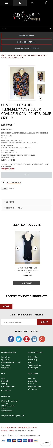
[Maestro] (20, 440)
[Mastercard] (14, 440)
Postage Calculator (7, 169)
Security (30, 362)
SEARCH (4, 435)
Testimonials (5, 365)
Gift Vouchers (32, 389)
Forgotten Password (8, 386)
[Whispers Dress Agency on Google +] (41, 339)
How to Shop (5, 357)
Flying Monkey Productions (24, 430)
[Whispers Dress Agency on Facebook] (11, 339)
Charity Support (33, 368)
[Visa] (3, 440)
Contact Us (7, 390)
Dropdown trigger (20, 3)
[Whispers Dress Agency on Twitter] (18, 339)
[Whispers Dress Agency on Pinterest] (26, 339)
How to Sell (31, 384)
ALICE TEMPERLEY (7, 129)
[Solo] (30, 440)
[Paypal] (36, 440)
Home (3, 55)
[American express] (25, 440)
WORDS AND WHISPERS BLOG (30, 435)
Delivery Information (34, 386)
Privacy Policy (32, 360)
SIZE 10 (11, 188)
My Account (5, 360)
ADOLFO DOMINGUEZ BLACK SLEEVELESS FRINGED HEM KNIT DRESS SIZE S (26, 270)
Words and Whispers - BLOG (10, 362)
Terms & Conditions (34, 365)
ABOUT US (13, 435)
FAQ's (3, 378)
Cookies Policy (33, 357)
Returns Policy (33, 381)
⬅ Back (6, 306)
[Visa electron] (9, 440)
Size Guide (5, 381)
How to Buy (31, 378)
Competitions (5, 368)
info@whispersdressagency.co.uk (12, 416)
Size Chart (9, 202)
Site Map (4, 384)
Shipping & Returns (13, 208)
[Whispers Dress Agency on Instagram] (33, 339)
